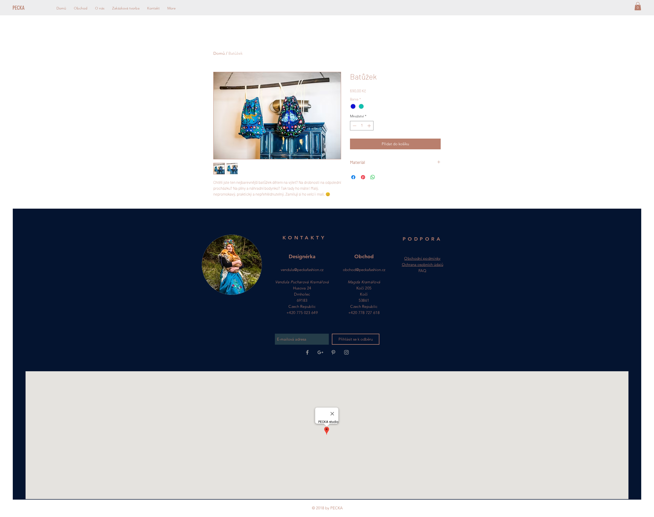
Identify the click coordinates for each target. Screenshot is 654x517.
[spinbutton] (361, 125)
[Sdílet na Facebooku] (353, 177)
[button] (637, 6)
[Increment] (369, 125)
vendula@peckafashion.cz (302, 269)
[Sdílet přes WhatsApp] (373, 177)
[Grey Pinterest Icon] (333, 352)
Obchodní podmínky (422, 258)
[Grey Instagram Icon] (346, 352)
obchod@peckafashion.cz (364, 269)
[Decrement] (354, 125)
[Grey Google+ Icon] (320, 352)
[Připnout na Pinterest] (363, 177)
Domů (219, 53)
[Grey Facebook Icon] (307, 352)
